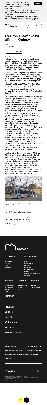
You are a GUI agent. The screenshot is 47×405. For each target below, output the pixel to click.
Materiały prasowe (13, 332)
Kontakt (8, 317)
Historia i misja (8, 261)
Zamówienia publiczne (34, 346)
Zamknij (38, 3)
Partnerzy (9, 327)
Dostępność (27, 271)
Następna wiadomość (15, 219)
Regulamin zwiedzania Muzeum (32, 273)
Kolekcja (22, 280)
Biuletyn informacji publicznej (13, 350)
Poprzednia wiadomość (21, 212)
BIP (38, 371)
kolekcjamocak (15, 224)
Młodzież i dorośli (35, 287)
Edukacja (35, 280)
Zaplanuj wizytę (31, 256)
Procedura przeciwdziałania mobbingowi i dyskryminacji (21, 354)
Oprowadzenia (27, 267)
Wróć (13, 47)
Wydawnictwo (11, 322)
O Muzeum (10, 256)
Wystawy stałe (8, 287)
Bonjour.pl (21, 380)
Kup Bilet (20, 400)
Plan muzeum (27, 265)
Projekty (7, 291)
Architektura (8, 263)
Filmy (19, 289)
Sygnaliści (8, 358)
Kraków (10, 371)
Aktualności (10, 307)
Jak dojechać (27, 275)
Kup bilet (26, 261)
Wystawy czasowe (9, 285)
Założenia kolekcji (22, 285)
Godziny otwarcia (28, 263)
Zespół (6, 265)
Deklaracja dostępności (34, 350)
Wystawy (9, 280)
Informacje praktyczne (29, 269)
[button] (26, 400)
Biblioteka (9, 312)
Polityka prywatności (11, 346)
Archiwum (7, 289)
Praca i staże (8, 267)
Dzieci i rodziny (35, 285)
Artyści (20, 287)
